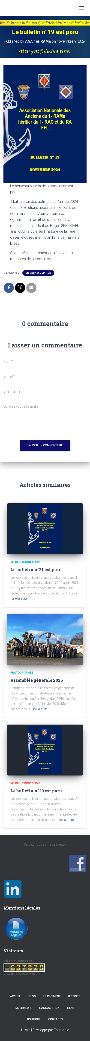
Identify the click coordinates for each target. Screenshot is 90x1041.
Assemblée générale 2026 (36, 680)
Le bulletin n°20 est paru (36, 791)
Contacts (55, 1019)
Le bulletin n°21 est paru (36, 569)
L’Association (49, 1008)
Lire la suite (19, 598)
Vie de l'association (38, 273)
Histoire (74, 996)
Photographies (21, 672)
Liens (71, 1008)
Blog (32, 996)
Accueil (15, 996)
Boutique (34, 1019)
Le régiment (51, 996)
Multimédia (23, 1008)
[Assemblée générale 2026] (45, 639)
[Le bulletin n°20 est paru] (45, 749)
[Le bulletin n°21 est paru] (45, 528)
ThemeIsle (61, 1030)
